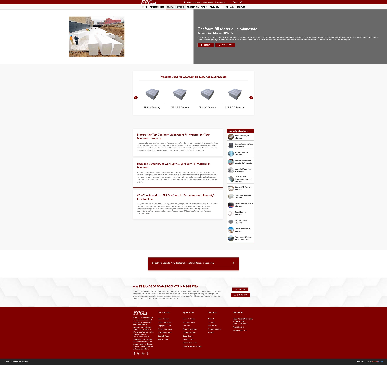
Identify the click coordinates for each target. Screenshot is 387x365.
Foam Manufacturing (197, 7)
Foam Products (157, 7)
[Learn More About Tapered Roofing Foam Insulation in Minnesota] (240, 162)
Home (144, 7)
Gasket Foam (187, 336)
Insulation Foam (189, 322)
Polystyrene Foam (164, 326)
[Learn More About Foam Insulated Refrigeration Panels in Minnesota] (240, 179)
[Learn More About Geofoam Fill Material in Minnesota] (240, 188)
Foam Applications (175, 7)
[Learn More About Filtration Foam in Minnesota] (240, 221)
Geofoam (186, 326)
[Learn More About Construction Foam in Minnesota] (240, 230)
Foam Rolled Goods (190, 329)
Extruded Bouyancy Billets (192, 346)
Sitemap (211, 333)
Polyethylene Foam (165, 329)
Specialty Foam (163, 336)
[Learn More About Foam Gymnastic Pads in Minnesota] (240, 205)
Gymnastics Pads (189, 333)
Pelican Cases (216, 7)
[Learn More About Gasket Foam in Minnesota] (240, 213)
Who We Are (212, 326)
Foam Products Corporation (243, 319)
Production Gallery (214, 329)
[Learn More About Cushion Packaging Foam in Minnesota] (240, 145)
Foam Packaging (189, 319)
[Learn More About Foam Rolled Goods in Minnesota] (240, 196)
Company (230, 7)
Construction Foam (190, 343)
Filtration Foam (188, 339)
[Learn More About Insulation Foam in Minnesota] (240, 153)
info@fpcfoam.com (240, 331)
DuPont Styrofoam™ (165, 322)
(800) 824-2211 (222, 2)
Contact (241, 7)
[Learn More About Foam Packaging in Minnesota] (240, 136)
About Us (211, 319)
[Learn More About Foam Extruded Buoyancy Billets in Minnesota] (240, 238)
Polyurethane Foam (165, 333)
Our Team (211, 322)
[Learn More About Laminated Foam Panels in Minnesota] (240, 170)
